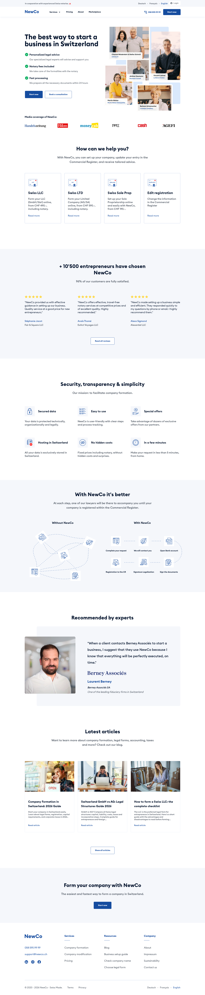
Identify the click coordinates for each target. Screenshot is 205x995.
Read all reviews (102, 341)
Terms (70, 987)
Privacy (82, 987)
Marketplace (95, 12)
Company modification (78, 954)
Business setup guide (116, 954)
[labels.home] (32, 11)
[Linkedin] (27, 961)
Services (54, 12)
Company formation (76, 947)
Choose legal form (115, 967)
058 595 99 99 (154, 12)
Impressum (150, 954)
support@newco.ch (36, 954)
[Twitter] (33, 961)
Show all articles (102, 850)
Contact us (150, 967)
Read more (34, 215)
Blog (106, 947)
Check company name (117, 960)
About (81, 12)
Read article (34, 825)
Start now (171, 12)
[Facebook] (39, 961)
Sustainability (152, 960)
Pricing (69, 12)
